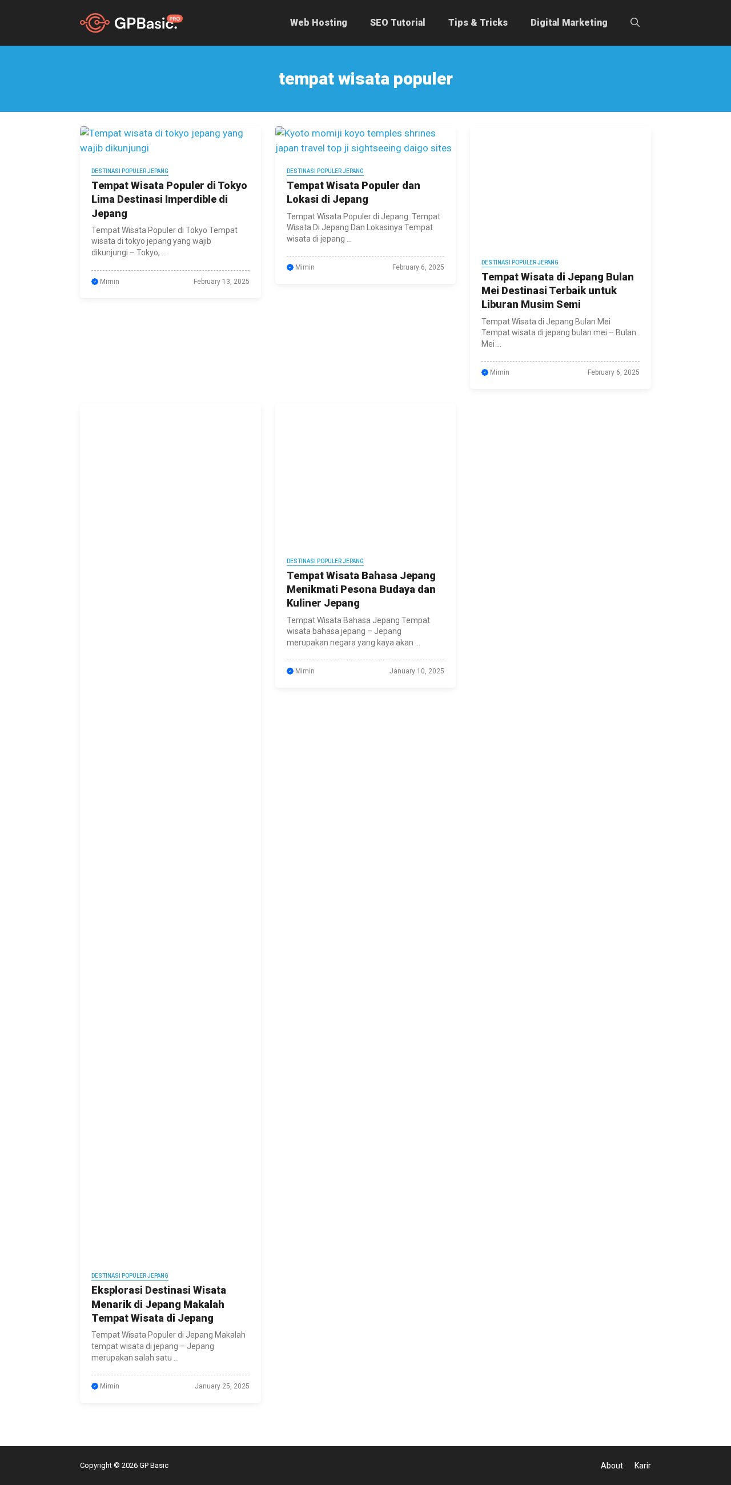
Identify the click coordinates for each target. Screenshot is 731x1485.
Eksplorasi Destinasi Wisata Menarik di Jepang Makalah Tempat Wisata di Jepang (158, 1304)
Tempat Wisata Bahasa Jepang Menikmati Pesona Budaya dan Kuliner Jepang (361, 589)
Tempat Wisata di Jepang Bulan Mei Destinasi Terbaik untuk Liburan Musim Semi (557, 291)
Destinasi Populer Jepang (129, 171)
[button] (635, 23)
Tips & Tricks (478, 22)
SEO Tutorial (397, 22)
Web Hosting (318, 22)
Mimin (109, 282)
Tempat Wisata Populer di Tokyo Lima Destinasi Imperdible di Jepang (169, 199)
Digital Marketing (569, 22)
